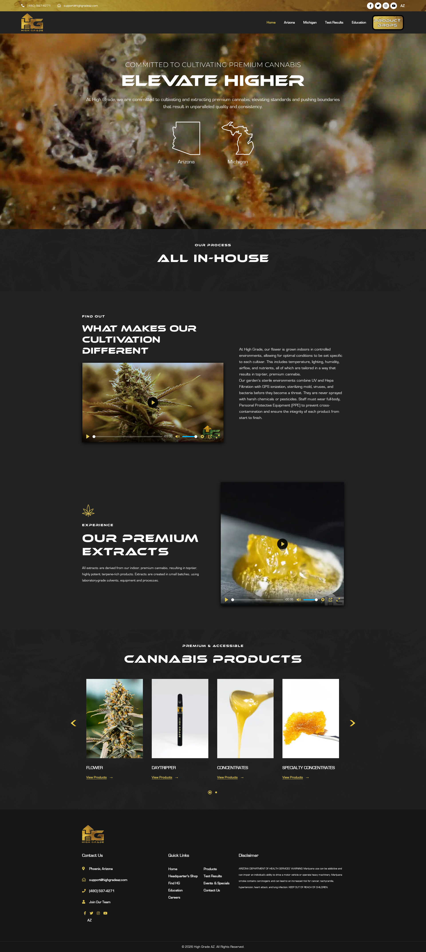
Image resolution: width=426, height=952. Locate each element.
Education (359, 22)
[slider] (127, 436)
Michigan (310, 22)
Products (210, 869)
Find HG (174, 883)
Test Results (334, 22)
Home (271, 22)
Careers (174, 897)
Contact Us (212, 890)
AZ (402, 6)
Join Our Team (99, 902)
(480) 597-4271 (39, 5)
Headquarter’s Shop (183, 876)
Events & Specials (217, 883)
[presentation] (74, 723)
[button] (210, 792)
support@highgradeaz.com (80, 5)
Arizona (289, 22)
